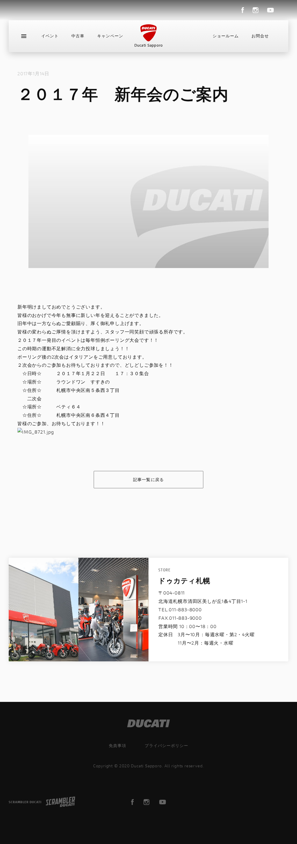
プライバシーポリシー (166, 745)
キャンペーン (110, 36)
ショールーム (226, 36)
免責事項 (117, 745)
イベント (50, 36)
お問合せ (260, 36)
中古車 (77, 36)
